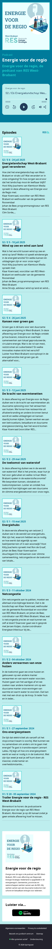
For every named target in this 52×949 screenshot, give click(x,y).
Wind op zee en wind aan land (22, 245)
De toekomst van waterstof (21, 462)
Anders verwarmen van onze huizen (22, 664)
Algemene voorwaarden (15, 928)
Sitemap (39, 933)
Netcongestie (11, 594)
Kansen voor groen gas (18, 321)
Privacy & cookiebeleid (37, 928)
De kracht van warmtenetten (22, 393)
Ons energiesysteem (16, 732)
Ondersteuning (36, 939)
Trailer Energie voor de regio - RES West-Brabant (25, 799)
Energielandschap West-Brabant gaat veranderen (24, 165)
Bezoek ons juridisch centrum (21, 933)
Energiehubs (11, 525)
